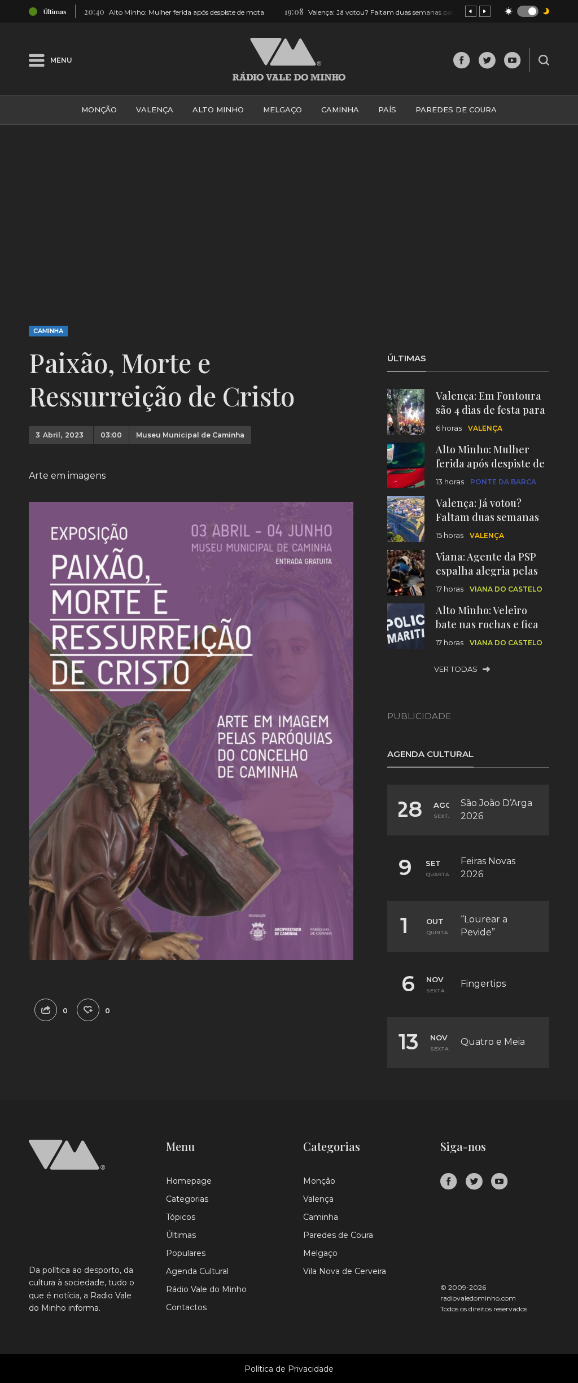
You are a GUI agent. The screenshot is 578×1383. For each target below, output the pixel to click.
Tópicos (180, 1217)
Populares (185, 1253)
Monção (99, 109)
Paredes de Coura (456, 109)
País (387, 109)
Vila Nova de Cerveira (344, 1271)
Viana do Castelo (506, 589)
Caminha (340, 109)
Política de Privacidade (289, 1369)
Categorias (187, 1199)
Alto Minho (218, 109)
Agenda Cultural (197, 1271)
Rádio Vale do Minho (206, 1289)
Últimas (181, 1235)
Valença (154, 109)
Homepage (189, 1181)
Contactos (186, 1307)
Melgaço (282, 109)
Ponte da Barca (503, 482)
